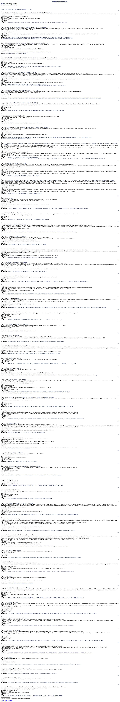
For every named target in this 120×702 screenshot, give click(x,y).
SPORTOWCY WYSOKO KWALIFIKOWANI (43, 293)
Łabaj (41, 686)
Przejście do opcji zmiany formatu (7, 9)
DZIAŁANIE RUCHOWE (34, 613)
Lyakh (9, 43)
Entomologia (59, 530)
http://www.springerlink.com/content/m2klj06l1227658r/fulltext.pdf (16, 448)
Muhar (26, 12)
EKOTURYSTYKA (12, 695)
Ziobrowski (46, 143)
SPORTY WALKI (66, 391)
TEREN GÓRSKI (24, 110)
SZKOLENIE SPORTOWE (18, 406)
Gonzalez (42, 12)
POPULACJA (39, 219)
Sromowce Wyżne (71, 530)
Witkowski (50, 12)
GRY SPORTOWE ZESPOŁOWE (25, 66)
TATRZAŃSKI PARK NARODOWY (39, 22)
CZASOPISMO (51, 485)
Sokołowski (10, 212)
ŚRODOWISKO (23, 485)
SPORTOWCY (23, 52)
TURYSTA (16, 157)
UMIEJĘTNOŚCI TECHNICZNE (63, 640)
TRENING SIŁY (72, 208)
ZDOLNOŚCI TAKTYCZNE (64, 307)
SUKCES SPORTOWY (72, 375)
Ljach (10, 379)
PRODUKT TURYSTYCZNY (23, 498)
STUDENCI (26, 353)
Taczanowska (18, 12)
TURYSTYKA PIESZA (23, 98)
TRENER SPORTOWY (44, 363)
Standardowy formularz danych (55, 319)
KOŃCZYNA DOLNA (24, 122)
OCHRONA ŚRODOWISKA (72, 514)
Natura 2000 (61, 110)
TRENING (35, 66)
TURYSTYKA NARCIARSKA (14, 22)
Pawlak (10, 587)
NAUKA (9, 583)
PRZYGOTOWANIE (30, 52)
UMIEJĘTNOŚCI (41, 406)
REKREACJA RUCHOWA (26, 22)
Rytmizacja (104, 307)
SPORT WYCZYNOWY (13, 66)
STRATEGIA (39, 193)
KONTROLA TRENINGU (32, 461)
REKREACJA (17, 110)
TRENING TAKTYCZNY (63, 664)
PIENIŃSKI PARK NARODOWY (84, 98)
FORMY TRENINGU (58, 557)
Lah (13, 345)
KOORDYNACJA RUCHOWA (20, 84)
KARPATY (98, 98)
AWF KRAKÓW (70, 231)
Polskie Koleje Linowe (84, 281)
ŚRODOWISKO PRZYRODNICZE (59, 281)
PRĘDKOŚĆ (35, 122)
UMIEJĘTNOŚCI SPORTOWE (70, 557)
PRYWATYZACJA (20, 281)
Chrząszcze (54, 546)
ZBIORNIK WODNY (52, 530)
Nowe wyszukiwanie (6, 700)
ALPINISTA (19, 341)
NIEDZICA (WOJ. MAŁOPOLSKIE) (39, 530)
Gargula (17, 286)
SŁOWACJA (55, 110)
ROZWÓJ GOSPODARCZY (30, 281)
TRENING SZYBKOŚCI (63, 208)
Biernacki (6, 144)
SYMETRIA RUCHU (12, 208)
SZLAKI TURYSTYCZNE (41, 98)
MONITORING (61, 22)
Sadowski (24, 43)
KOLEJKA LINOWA (12, 281)
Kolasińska (9, 90)
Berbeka (107, 143)
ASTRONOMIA (16, 432)
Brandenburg (28, 27)
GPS (66, 22)
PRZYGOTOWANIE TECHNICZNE (34, 208)
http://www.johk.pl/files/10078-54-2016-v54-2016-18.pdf (14, 67)
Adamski (32, 12)
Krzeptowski (69, 143)
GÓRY (21, 157)
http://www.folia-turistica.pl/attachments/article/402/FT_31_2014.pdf (16, 138)
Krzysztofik (34, 686)
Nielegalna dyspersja (58, 475)
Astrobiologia (42, 432)
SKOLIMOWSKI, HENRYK (27, 583)
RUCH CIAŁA (73, 307)
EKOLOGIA (36, 319)
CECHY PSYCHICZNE (33, 341)
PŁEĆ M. (34, 84)
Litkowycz (48, 57)
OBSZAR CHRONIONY (52, 22)
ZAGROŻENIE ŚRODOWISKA (45, 110)
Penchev (46, 397)
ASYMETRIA (73, 293)
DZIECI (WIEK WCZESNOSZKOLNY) (75, 613)
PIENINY (94, 98)
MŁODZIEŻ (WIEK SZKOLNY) (77, 418)
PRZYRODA (17, 485)
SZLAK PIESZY (32, 98)
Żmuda (10, 358)
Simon (33, 534)
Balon (101, 143)
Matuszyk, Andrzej (60, 341)
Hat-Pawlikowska (36, 143)
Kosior (16, 519)
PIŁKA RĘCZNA (11, 597)
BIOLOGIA (10, 432)
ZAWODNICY (36, 363)
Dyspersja (76, 231)
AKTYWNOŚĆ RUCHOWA (63, 652)
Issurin (34, 72)
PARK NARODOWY (52, 137)
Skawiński (18, 180)
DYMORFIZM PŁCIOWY (41, 84)
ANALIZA (82, 652)
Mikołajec (18, 43)
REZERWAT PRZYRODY (42, 137)
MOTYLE (33, 219)
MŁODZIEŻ (98, 307)
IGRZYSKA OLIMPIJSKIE (13, 52)
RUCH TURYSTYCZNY (19, 137)
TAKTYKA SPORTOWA (49, 375)
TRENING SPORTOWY (39, 307)
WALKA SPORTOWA (33, 652)
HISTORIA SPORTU (54, 363)
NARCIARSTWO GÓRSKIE (41, 37)
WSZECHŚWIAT (23, 432)
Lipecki (18, 115)
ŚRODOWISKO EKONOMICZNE (44, 281)
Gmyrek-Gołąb (12, 275)
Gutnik (23, 397)
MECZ (24, 363)
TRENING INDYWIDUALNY (35, 557)
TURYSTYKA (11, 37)
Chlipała (55, 143)
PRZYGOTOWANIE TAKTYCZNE (50, 208)
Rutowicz (19, 345)
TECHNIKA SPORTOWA (59, 293)
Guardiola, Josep (70, 363)
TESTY (42, 640)
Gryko (46, 43)
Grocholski (63, 143)
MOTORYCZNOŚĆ (12, 391)
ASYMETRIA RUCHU (21, 208)
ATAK (30, 664)
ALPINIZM (10, 341)
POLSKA (34, 331)
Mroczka (22, 102)
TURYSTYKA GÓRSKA (13, 98)
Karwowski (26, 324)
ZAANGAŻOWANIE (43, 341)
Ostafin (54, 686)
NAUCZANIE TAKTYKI (52, 664)
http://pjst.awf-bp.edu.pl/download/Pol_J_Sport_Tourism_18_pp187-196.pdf (18, 393)
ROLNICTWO (43, 498)
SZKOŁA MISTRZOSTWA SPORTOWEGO (86, 307)
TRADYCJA (49, 498)
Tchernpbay (16, 262)
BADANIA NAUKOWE (55, 353)
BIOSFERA (30, 432)
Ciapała (23, 90)
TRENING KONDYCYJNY (20, 461)
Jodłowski (77, 143)
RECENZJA (48, 52)
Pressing (95, 375)
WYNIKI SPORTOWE (40, 52)
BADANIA (64, 231)
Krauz (27, 686)
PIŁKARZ (17, 122)
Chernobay (16, 423)
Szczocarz (27, 212)
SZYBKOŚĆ (17, 353)
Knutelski (10, 534)
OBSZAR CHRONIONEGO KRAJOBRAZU (67, 98)
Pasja (49, 341)
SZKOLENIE (64, 375)
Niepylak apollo (45, 219)
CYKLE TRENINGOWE (56, 66)
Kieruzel (27, 534)
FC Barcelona (76, 363)
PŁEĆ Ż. (29, 84)
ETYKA (13, 583)
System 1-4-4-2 (79, 664)
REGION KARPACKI (36, 257)
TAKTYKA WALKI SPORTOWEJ (40, 664)
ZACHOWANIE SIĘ (45, 231)
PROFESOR (24, 341)
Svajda (28, 90)
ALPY (41, 319)
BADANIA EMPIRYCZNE (86, 137)
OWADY (14, 219)
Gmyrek (24, 127)
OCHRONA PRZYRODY (68, 37)
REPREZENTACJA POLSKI (57, 418)
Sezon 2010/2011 (62, 363)
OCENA (72, 640)
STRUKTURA (42, 652)
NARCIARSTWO (31, 37)
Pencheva (52, 397)
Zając (41, 57)
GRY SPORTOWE (58, 391)
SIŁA (31, 122)
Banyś (55, 57)
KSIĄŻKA (18, 583)
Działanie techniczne (89, 652)
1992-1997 (67, 546)
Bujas (26, 57)
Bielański (10, 12)
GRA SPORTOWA (18, 363)
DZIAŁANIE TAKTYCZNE (51, 652)
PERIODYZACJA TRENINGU (44, 66)
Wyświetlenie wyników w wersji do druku (23, 9)
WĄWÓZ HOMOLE (61, 137)
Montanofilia (53, 341)
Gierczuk (40, 43)
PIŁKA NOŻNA (11, 122)
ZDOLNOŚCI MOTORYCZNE (23, 391)
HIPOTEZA (36, 432)
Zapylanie (65, 530)
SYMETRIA (67, 293)
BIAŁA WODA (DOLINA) (57, 695)
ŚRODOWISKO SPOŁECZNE (73, 281)
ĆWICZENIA (72, 664)
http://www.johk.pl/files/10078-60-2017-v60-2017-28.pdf (14, 53)
